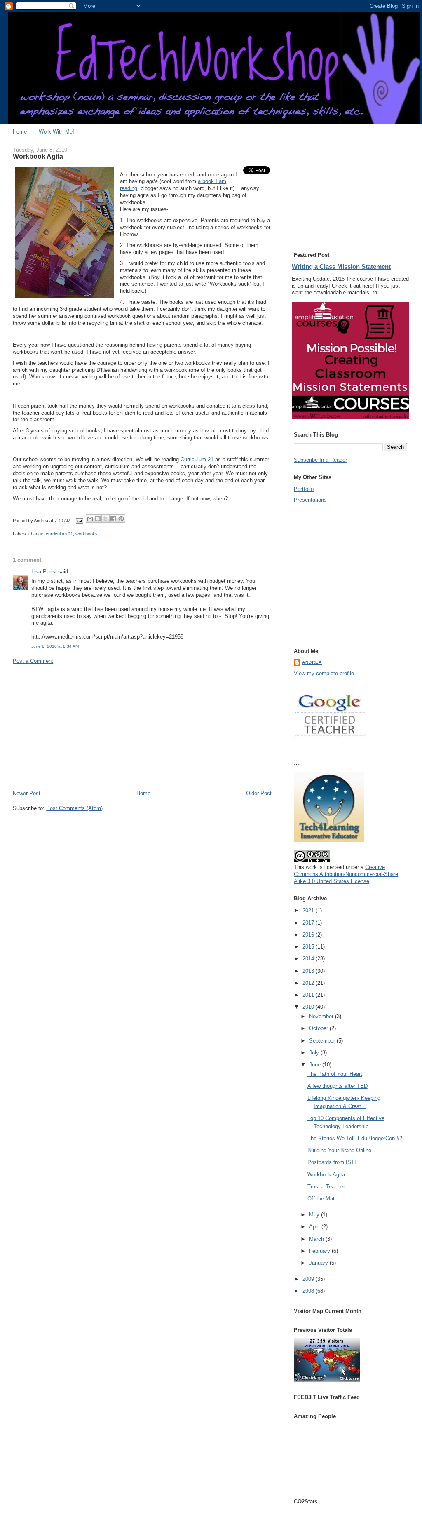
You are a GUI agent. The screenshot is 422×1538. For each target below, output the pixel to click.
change (35, 533)
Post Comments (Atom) (74, 808)
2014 (309, 959)
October (319, 1028)
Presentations (310, 500)
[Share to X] (105, 518)
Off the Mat (321, 1198)
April (315, 1226)
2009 (309, 1279)
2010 (309, 1007)
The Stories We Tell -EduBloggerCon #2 (354, 1138)
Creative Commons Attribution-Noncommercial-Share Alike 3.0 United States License (346, 874)
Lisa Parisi (43, 571)
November (322, 1016)
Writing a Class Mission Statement (341, 266)
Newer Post (26, 793)
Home (20, 132)
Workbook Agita (326, 1175)
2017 (309, 923)
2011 (309, 995)
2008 (309, 1291)
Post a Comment (33, 661)
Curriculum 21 (197, 459)
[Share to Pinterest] (121, 518)
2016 (309, 935)
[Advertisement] (142, 727)
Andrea (312, 662)
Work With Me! (56, 132)
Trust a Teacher (326, 1186)
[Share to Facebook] (113, 518)
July (315, 1053)
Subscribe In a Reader (320, 460)
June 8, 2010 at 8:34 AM (55, 646)
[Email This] (90, 518)
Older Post (259, 793)
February (320, 1251)
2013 (309, 971)
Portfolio (304, 489)
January (319, 1263)
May (315, 1215)
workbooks (86, 533)
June (315, 1064)
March (317, 1239)
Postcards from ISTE (332, 1162)
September (323, 1041)
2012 (309, 983)
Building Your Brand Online (339, 1150)
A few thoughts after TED (337, 1086)
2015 (309, 947)
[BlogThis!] (98, 518)
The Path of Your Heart (334, 1074)
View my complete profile (324, 673)
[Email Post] (79, 520)
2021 (309, 910)
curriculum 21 (59, 533)
